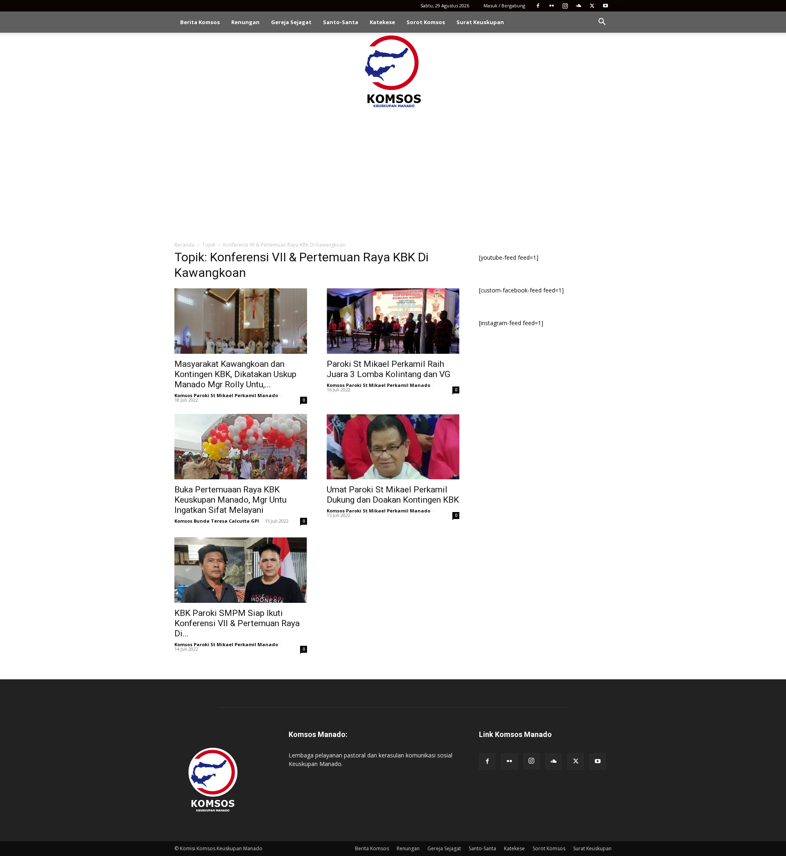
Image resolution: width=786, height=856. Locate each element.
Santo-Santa (340, 22)
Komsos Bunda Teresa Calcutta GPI (216, 521)
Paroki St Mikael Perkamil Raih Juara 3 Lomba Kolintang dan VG (388, 369)
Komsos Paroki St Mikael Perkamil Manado (226, 395)
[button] (602, 23)
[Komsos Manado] (393, 71)
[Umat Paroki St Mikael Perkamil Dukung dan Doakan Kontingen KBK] (393, 446)
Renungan (245, 22)
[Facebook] (538, 5)
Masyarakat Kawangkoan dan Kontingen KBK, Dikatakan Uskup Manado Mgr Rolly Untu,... (235, 374)
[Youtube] (605, 5)
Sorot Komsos (426, 22)
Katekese (382, 22)
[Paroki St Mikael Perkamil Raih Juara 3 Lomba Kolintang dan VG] (393, 321)
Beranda (184, 244)
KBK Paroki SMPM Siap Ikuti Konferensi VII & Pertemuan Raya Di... (237, 623)
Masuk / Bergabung (504, 5)
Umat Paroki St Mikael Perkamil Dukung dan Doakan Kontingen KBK (393, 495)
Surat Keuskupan (480, 22)
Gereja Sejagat (291, 22)
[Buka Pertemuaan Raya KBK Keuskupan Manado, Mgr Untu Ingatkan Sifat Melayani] (240, 446)
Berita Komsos (200, 22)
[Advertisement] (393, 171)
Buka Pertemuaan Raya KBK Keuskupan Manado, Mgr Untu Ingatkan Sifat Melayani (230, 500)
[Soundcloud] (578, 5)
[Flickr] (551, 5)
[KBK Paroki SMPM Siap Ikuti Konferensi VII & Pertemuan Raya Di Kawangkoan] (240, 570)
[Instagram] (565, 5)
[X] (592, 5)
